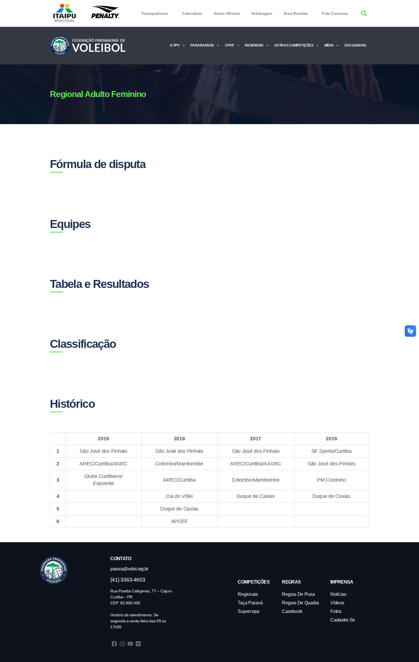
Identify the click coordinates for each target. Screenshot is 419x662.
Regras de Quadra (300, 602)
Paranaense (202, 45)
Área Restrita (296, 13)
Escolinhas (355, 45)
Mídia (329, 45)
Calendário (192, 13)
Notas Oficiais (227, 13)
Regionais (254, 45)
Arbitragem (261, 13)
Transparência (154, 13)
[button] (364, 13)
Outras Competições (293, 45)
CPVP (229, 45)
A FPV (175, 45)
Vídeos (337, 602)
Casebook (292, 611)
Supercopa (248, 611)
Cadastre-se (342, 619)
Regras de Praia (298, 594)
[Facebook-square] (114, 644)
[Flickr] (138, 644)
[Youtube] (130, 644)
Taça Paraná (250, 602)
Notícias (338, 594)
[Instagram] (122, 644)
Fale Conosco (335, 13)
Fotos (335, 611)
